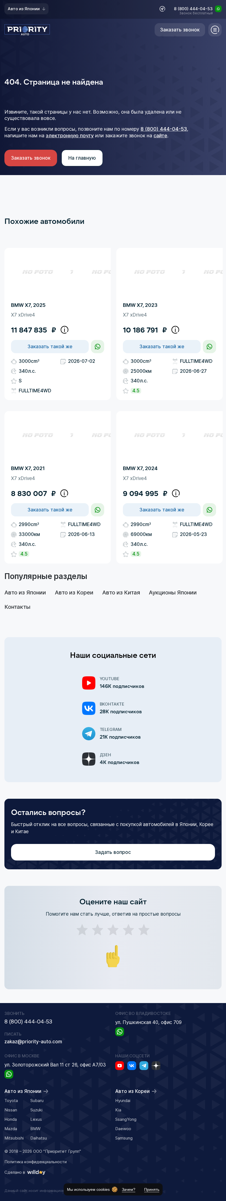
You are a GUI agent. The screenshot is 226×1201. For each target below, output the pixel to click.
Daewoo (123, 1128)
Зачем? (128, 1189)
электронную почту (70, 135)
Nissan (10, 1109)
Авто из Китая (121, 592)
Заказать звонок (30, 158)
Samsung (124, 1138)
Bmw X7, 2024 (140, 468)
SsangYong (125, 1119)
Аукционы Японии (173, 592)
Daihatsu (38, 1138)
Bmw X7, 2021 (28, 468)
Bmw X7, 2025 (28, 305)
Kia (118, 1109)
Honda (10, 1119)
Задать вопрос (113, 852)
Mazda (10, 1128)
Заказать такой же (50, 346)
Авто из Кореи (74, 592)
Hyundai (122, 1100)
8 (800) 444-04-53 (193, 9)
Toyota (11, 1100)
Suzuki (36, 1109)
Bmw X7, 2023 (140, 305)
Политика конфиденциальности (35, 1161)
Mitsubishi (14, 1138)
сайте (160, 135)
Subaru (37, 1100)
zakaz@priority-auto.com (33, 1041)
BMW (35, 1128)
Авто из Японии (24, 8)
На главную (82, 158)
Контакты (17, 607)
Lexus (36, 1119)
